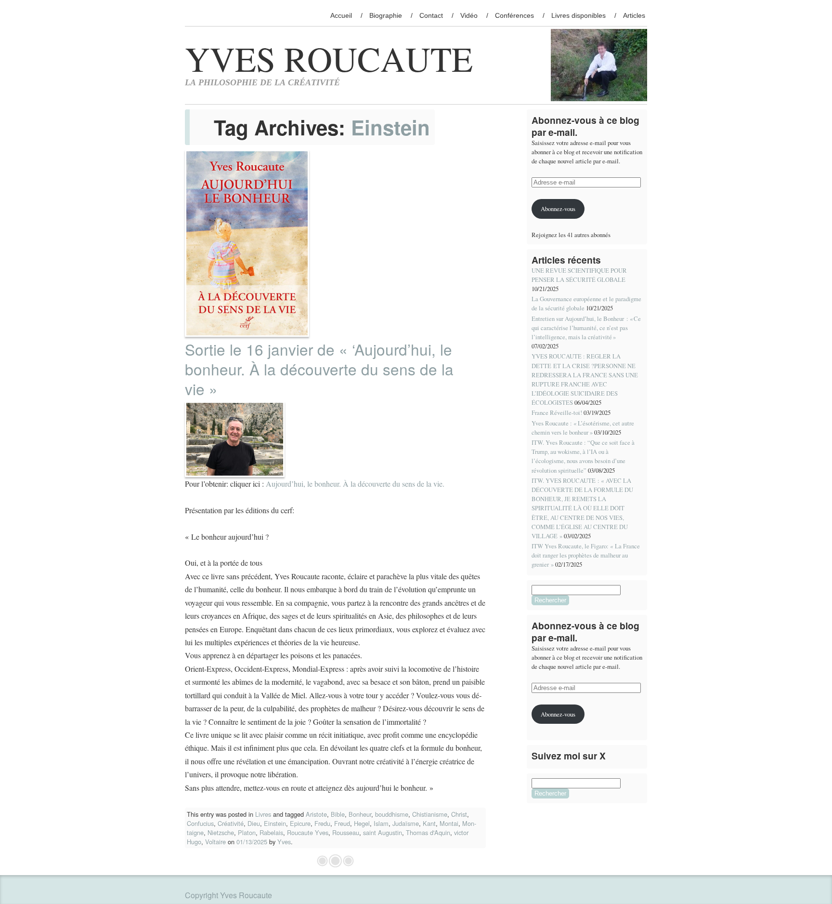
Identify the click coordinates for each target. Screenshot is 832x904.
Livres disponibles (578, 15)
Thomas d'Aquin (428, 832)
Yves (284, 841)
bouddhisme (391, 814)
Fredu (322, 823)
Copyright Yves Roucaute (228, 895)
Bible (338, 814)
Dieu (253, 823)
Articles (634, 15)
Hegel (362, 823)
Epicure (300, 823)
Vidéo (469, 15)
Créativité (231, 823)
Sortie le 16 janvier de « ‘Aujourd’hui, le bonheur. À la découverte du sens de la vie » (319, 368)
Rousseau (345, 832)
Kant (429, 823)
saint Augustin (382, 832)
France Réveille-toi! (557, 412)
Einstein (275, 823)
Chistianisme (429, 814)
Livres (263, 814)
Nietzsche (221, 832)
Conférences (514, 15)
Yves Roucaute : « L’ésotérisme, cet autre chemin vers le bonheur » (583, 428)
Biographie (385, 15)
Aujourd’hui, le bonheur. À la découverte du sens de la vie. (355, 484)
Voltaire (215, 841)
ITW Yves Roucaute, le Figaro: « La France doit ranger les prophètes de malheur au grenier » (586, 555)
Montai (449, 823)
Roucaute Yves (307, 832)
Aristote (316, 814)
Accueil (341, 15)
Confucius (200, 823)
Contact (431, 15)
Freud (342, 823)
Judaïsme (405, 823)
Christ (459, 814)
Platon (247, 832)
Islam (381, 823)
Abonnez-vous (558, 208)
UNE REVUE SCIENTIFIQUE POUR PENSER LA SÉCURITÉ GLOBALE (579, 275)
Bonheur (360, 814)
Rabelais (271, 832)
